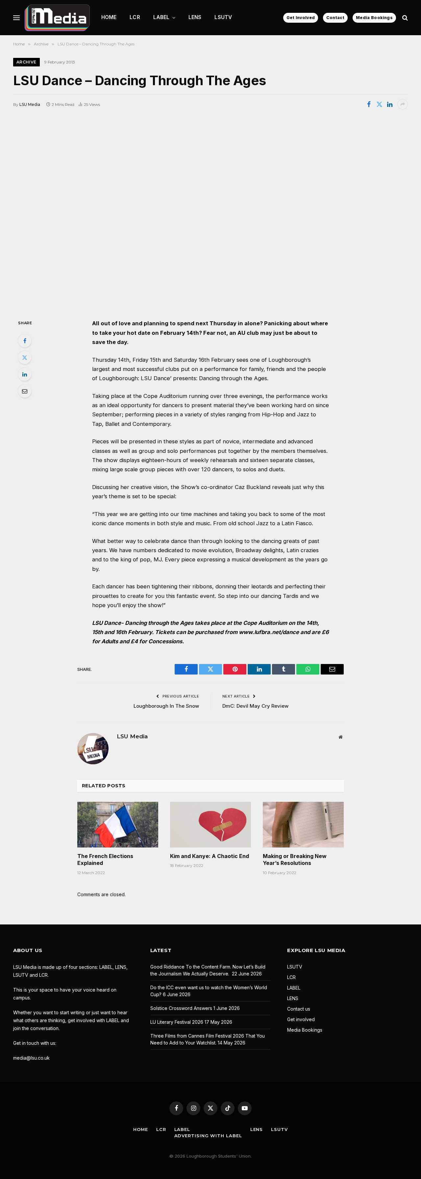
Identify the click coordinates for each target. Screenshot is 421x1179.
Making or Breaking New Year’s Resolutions (295, 860)
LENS (195, 17)
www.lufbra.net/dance (269, 632)
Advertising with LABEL (208, 1135)
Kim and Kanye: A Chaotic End (209, 856)
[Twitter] (24, 357)
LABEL (161, 17)
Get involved (301, 1019)
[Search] (404, 17)
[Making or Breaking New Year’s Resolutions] (303, 824)
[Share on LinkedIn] (390, 104)
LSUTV (223, 17)
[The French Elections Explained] (117, 824)
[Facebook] (24, 340)
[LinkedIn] (24, 374)
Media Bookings (374, 17)
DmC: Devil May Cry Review (255, 706)
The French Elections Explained (105, 860)
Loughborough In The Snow (166, 706)
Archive (26, 62)
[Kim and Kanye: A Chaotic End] (210, 824)
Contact (335, 17)
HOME (109, 17)
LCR (135, 17)
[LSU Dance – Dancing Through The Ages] (210, 213)
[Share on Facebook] (369, 104)
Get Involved (300, 17)
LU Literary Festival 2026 (176, 1022)
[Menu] (16, 17)
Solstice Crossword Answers (181, 1008)
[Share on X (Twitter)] (379, 104)
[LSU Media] (57, 17)
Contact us (298, 1009)
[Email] (24, 391)
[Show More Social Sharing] (402, 104)
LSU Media (29, 104)
